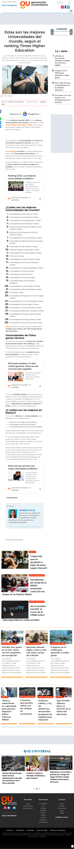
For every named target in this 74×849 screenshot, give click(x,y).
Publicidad (30, 830)
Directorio (10, 830)
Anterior (3, 765)
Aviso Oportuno (43, 822)
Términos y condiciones (57, 830)
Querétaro (62, 806)
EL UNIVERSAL (43, 803)
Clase (43, 806)
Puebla (62, 803)
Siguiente (70, 765)
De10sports (43, 810)
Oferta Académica (16, 102)
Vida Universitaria (28, 808)
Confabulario (43, 820)
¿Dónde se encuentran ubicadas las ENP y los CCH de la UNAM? (62, 60)
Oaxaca (62, 810)
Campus (27, 803)
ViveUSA (43, 815)
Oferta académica (28, 806)
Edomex (43, 817)
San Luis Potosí (62, 808)
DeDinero (43, 813)
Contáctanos (20, 830)
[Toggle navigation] (71, 11)
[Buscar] (69, 2)
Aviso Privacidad (42, 830)
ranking (13, 151)
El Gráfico (43, 808)
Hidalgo (62, 813)
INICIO (3, 102)
